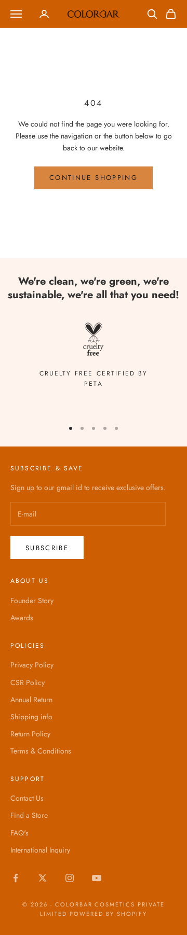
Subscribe (47, 548)
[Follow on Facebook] (15, 878)
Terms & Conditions (40, 751)
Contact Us (27, 798)
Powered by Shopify (108, 914)
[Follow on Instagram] (69, 878)
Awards (21, 617)
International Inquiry (40, 850)
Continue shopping (93, 178)
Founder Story (32, 600)
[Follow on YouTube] (96, 878)
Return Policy (30, 734)
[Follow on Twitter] (42, 878)
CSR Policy (27, 682)
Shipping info (31, 716)
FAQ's (19, 833)
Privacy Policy (32, 665)
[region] (93, 356)
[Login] (44, 14)
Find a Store (29, 815)
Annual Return (31, 699)
